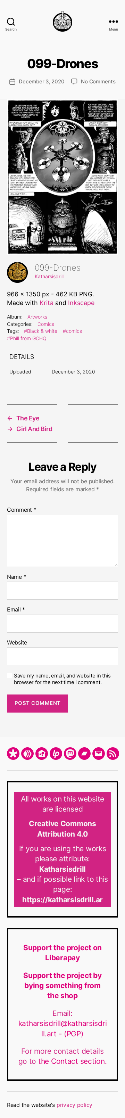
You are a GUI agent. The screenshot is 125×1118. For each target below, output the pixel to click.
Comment (21, 510)
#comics (72, 331)
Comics (46, 324)
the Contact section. (72, 1061)
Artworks (37, 317)
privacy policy (74, 1104)
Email (16, 610)
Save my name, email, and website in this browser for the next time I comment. (62, 679)
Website (17, 643)
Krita (46, 302)
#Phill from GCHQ (27, 338)
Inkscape (81, 302)
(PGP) (74, 1033)
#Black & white (40, 331)
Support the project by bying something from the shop (62, 985)
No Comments (98, 81)
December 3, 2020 (41, 81)
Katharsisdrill (49, 276)
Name (16, 577)
